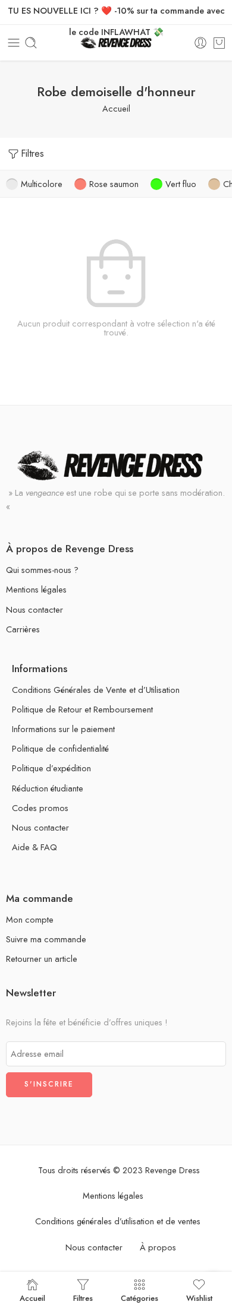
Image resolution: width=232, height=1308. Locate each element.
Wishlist (199, 1297)
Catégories (139, 1297)
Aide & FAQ (34, 847)
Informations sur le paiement (63, 729)
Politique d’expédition (51, 768)
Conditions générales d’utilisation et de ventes (117, 1221)
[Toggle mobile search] (30, 42)
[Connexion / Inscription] (200, 43)
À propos (158, 1247)
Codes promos (40, 808)
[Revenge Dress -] (116, 43)
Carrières (23, 629)
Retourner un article (41, 958)
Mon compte (30, 919)
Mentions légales (36, 589)
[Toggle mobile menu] (13, 43)
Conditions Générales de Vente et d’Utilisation (96, 689)
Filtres (32, 153)
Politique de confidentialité (60, 748)
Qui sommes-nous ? (42, 569)
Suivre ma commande (46, 939)
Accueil (116, 108)
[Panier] (219, 43)
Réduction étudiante (47, 788)
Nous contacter (34, 609)
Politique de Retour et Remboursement (82, 709)
